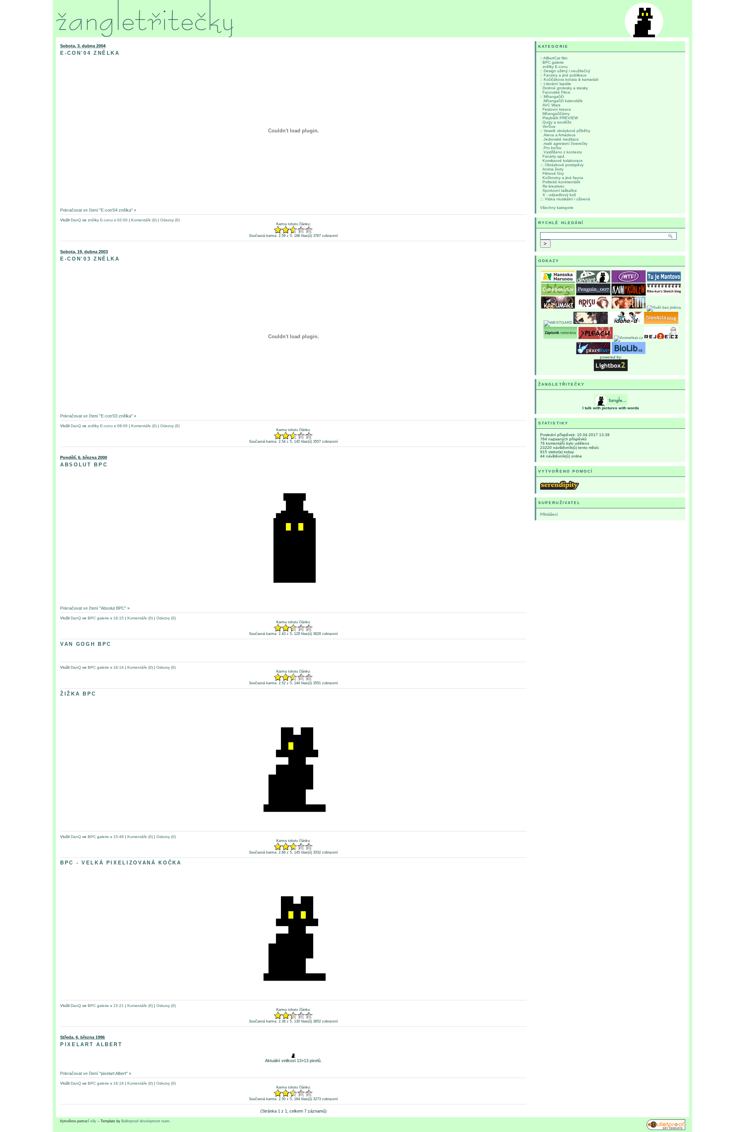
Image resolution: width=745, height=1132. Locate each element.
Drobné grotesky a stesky (565, 88)
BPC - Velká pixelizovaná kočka (121, 863)
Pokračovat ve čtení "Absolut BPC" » (95, 608)
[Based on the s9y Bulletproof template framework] (665, 1129)
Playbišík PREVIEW (560, 118)
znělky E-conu (100, 220)
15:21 (118, 1005)
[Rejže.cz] (661, 338)
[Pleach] (596, 338)
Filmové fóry (553, 173)
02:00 (122, 220)
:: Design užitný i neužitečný (565, 71)
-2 (278, 230)
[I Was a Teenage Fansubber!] (629, 281)
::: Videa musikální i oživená (565, 199)
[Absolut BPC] (293, 596)
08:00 (122, 426)
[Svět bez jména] (664, 307)
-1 (281, 230)
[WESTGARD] (558, 322)
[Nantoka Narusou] (558, 281)
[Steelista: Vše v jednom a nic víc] (661, 322)
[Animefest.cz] (628, 338)
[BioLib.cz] (629, 353)
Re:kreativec (553, 186)
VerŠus (548, 126)
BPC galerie (98, 618)
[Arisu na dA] (593, 307)
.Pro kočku (551, 148)
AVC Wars (551, 105)
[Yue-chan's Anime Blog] (590, 322)
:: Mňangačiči (552, 96)
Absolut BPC (83, 465)
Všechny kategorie (556, 207)
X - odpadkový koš (559, 195)
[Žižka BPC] (293, 825)
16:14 (118, 667)
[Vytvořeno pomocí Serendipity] (559, 488)
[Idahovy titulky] (626, 322)
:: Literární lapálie (555, 84)
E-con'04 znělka (90, 53)
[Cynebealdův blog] (558, 294)
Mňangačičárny (556, 113)
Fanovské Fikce (556, 92)
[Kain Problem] (629, 294)
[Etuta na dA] (629, 307)
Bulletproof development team (145, 1121)
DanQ (76, 220)
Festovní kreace (556, 109)
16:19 (118, 1083)
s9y (93, 1121)
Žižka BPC (78, 694)
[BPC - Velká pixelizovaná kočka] (293, 994)
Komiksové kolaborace (562, 160)
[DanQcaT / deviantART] (593, 281)
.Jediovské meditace (560, 139)
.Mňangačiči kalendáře (562, 101)
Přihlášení (549, 514)
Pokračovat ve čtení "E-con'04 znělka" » (98, 210)
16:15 (118, 618)
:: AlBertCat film (553, 58)
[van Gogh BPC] (293, 655)
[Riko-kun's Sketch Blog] (664, 294)
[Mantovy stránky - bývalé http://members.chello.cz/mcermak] (664, 281)
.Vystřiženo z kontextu (562, 152)
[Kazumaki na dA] (558, 307)
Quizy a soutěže (557, 122)
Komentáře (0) (144, 220)
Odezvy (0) (170, 220)
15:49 (118, 837)
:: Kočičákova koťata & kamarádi (569, 79)
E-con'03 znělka (90, 259)
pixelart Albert (91, 1044)
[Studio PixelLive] (593, 353)
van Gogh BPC (85, 644)
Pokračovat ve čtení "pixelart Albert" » (95, 1073)
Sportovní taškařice (559, 190)
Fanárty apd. (553, 156)
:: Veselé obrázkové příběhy (565, 131)
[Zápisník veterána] (560, 338)
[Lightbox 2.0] (611, 370)
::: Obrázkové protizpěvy (562, 165)
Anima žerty (552, 169)
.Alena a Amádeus (558, 135)
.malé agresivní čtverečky (564, 143)
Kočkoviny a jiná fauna (562, 178)
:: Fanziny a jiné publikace (563, 75)
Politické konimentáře (561, 182)
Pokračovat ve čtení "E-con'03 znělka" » (98, 416)
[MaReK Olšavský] (593, 294)
